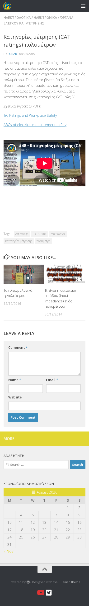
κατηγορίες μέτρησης (18, 241)
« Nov (9, 551)
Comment (18, 347)
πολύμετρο (43, 241)
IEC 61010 (39, 234)
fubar (12, 54)
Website (15, 397)
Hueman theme (69, 582)
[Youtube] (40, 592)
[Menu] (83, 6)
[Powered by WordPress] (27, 582)
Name (14, 380)
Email (52, 380)
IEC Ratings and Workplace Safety (30, 115)
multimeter (58, 234)
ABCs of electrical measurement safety (35, 124)
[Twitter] (49, 592)
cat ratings (21, 234)
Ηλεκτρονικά (45, 17)
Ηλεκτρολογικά (17, 17)
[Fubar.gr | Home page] (8, 6)
